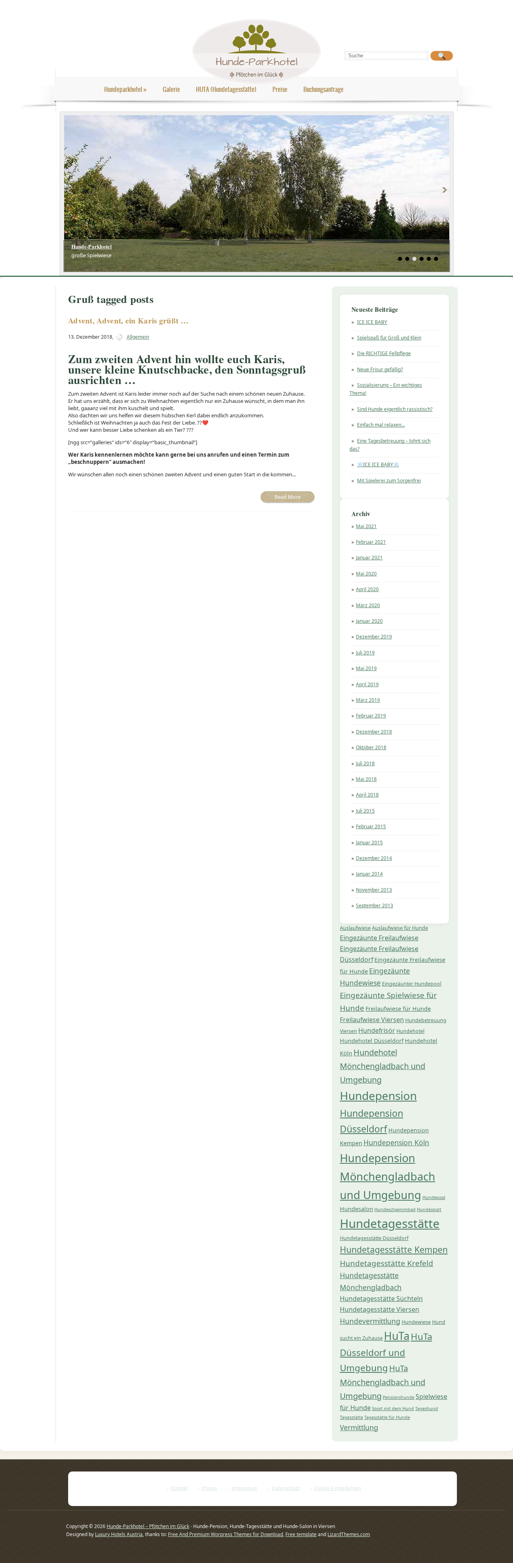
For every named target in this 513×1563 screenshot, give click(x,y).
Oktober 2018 (371, 747)
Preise (280, 89)
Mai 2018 (366, 779)
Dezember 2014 (374, 858)
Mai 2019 (366, 668)
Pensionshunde (398, 1397)
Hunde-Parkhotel (91, 246)
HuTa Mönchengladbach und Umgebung (382, 1382)
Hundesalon (356, 1209)
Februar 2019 (371, 715)
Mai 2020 (366, 573)
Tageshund (426, 1408)
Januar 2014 (369, 873)
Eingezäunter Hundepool (411, 983)
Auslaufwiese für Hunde (400, 928)
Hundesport (429, 1209)
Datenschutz (286, 1488)
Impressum (244, 1488)
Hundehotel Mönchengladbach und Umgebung (382, 1066)
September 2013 (374, 905)
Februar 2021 (371, 542)
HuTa (397, 1336)
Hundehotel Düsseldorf (372, 1041)
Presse (209, 1488)
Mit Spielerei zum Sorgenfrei (389, 480)
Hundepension (378, 1095)
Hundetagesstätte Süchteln (381, 1298)
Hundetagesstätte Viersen (379, 1309)
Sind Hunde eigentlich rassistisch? (394, 409)
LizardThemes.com (348, 1534)
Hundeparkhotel (125, 89)
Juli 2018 (365, 763)
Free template (301, 1534)
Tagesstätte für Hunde (387, 1417)
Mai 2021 (366, 526)
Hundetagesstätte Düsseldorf (374, 1238)
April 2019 (367, 684)
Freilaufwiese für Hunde (398, 1008)
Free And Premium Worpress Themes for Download (225, 1534)
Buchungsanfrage (323, 89)
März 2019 (368, 700)
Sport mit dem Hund (393, 1408)
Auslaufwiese (355, 928)
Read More (288, 496)
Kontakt (179, 1488)
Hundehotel (410, 1031)
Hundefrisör (376, 1030)
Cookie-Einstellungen (337, 1488)
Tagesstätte (351, 1417)
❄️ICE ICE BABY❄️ (378, 464)
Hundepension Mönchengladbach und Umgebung (387, 1176)
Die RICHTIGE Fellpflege (384, 353)
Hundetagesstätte (390, 1223)
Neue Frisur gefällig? (380, 369)
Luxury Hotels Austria (119, 1534)
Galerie (171, 89)
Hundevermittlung (370, 1321)
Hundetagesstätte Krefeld (386, 1263)
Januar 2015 (369, 842)
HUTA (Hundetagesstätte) (226, 89)
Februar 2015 (371, 826)
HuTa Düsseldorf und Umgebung (386, 1352)
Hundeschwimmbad (395, 1209)
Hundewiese (416, 1322)
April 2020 (367, 589)
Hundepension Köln (396, 1142)
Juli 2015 (365, 810)
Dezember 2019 (374, 636)
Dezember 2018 (374, 731)
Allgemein (138, 336)
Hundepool (433, 1197)
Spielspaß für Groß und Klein (389, 337)
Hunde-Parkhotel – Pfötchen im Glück (148, 1526)
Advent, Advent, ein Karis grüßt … (128, 320)
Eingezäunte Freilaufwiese (379, 937)
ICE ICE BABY (372, 322)
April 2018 (367, 794)
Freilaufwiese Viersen (372, 1019)
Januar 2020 (369, 621)
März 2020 (368, 605)
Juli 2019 (365, 652)
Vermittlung (359, 1427)
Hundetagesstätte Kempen (394, 1249)
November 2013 (374, 889)
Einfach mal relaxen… (381, 424)
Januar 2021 (369, 557)
